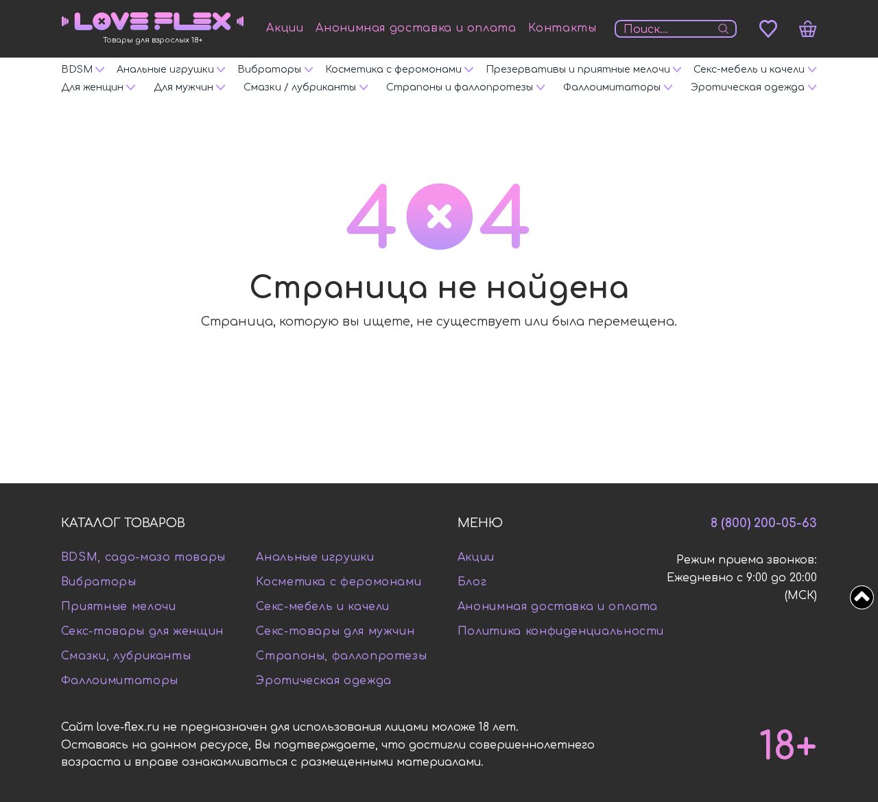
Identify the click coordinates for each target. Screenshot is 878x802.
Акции (284, 28)
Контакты (562, 28)
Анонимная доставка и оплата (416, 28)
